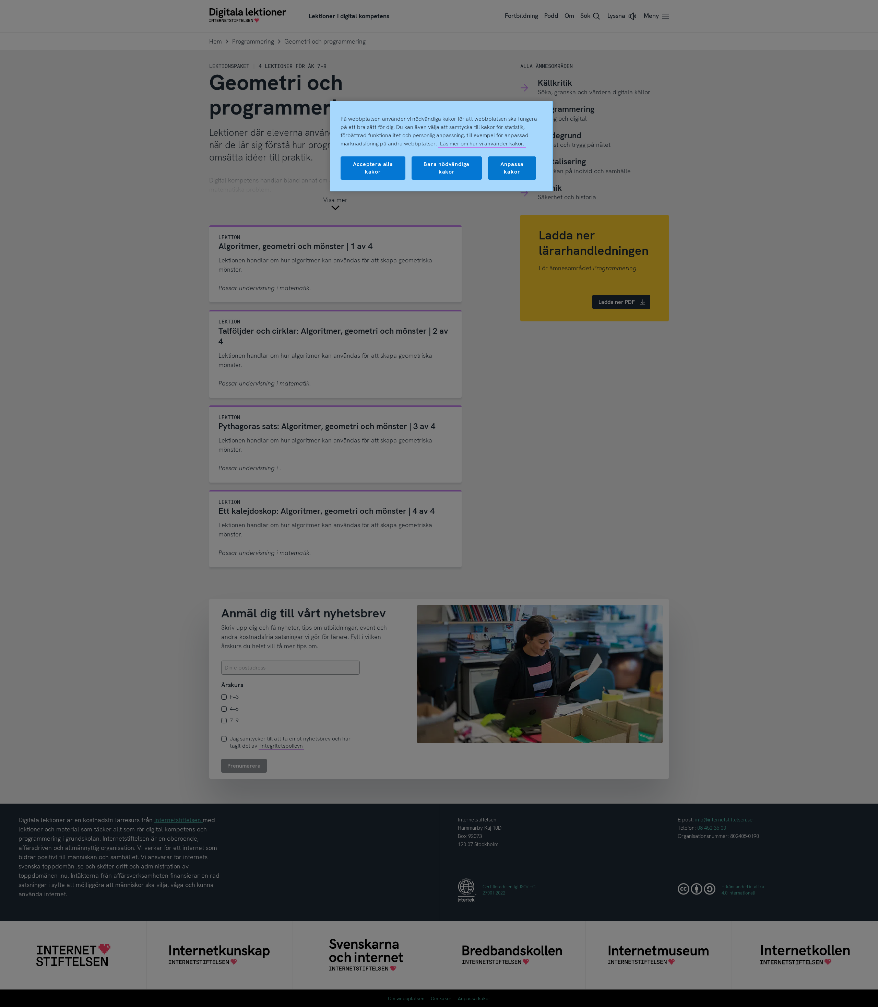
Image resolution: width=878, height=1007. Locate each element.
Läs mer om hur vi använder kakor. (482, 143)
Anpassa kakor (512, 168)
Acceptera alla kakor (373, 168)
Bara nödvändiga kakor (447, 168)
